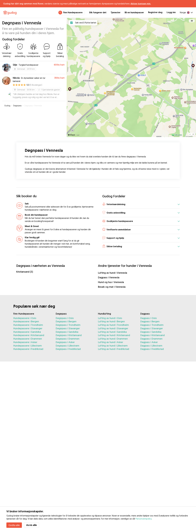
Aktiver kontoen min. (141, 3)
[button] (141, 204)
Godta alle (14, 525)
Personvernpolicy (144, 518)
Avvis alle (31, 525)
